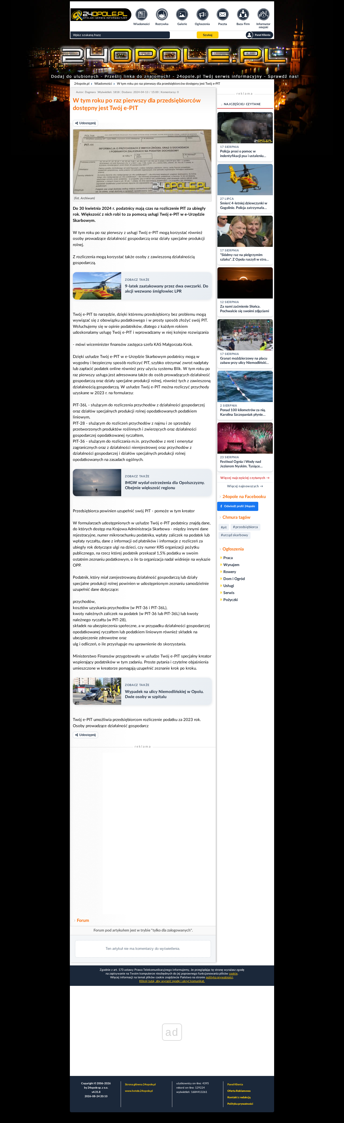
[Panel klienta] (259, 34)
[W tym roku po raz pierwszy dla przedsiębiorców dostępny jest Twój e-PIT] (142, 161)
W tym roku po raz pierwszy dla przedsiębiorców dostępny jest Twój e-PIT (168, 83)
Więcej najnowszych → (245, 486)
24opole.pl (81, 83)
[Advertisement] (143, 833)
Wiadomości (103, 83)
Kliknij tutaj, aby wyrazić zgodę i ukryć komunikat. (172, 981)
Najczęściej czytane (242, 104)
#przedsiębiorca (245, 527)
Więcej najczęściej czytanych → (245, 477)
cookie (233, 973)
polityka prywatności (219, 977)
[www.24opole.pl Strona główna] (100, 19)
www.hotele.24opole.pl (139, 1091)
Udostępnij (87, 123)
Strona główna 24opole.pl (140, 1084)
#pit (224, 527)
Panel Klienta (235, 1084)
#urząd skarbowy (234, 535)
